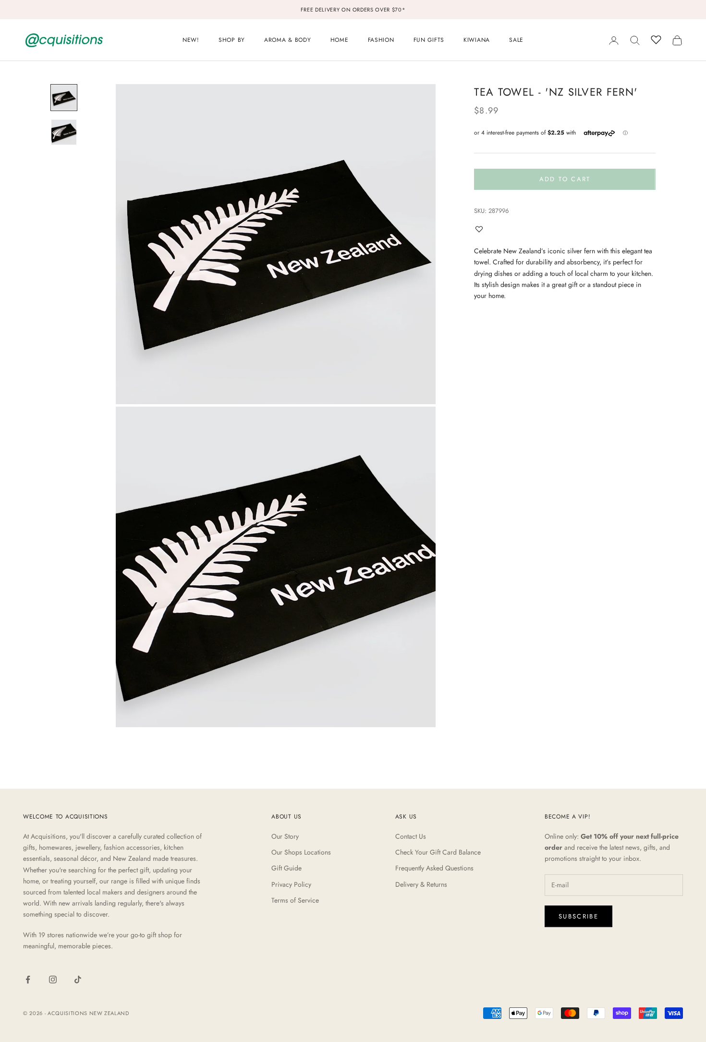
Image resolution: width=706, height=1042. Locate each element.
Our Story (285, 836)
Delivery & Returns (421, 884)
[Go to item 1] (63, 97)
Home (339, 40)
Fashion (381, 40)
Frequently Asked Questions (434, 868)
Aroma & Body (287, 40)
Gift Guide (286, 868)
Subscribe (578, 916)
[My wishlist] (656, 39)
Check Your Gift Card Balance (438, 852)
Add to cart (565, 179)
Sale (516, 40)
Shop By (232, 40)
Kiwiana (476, 40)
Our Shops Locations (301, 852)
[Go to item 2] (63, 132)
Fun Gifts (429, 40)
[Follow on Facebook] (28, 979)
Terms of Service (295, 900)
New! (191, 40)
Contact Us (410, 836)
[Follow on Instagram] (53, 979)
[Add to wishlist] (481, 229)
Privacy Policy (291, 884)
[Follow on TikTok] (78, 979)
